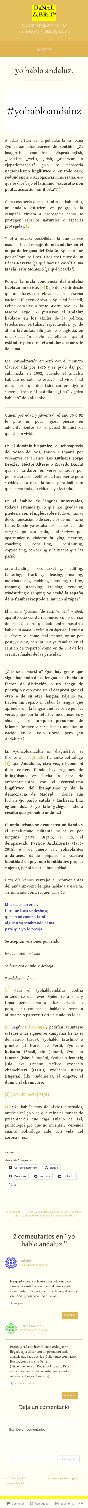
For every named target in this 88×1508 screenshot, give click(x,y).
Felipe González (71, 1212)
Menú (46, 49)
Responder (70, 1315)
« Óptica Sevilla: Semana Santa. (16, 1481)
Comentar (68, 1459)
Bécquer (56, 1212)
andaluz (45, 1212)
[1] (61, 189)
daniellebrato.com (44, 26)
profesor (47, 1215)
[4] (7, 763)
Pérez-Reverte (33, 1215)
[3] (42, 287)
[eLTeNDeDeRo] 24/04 (29, 1094)
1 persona (30, 1383)
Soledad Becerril (63, 1215)
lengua (19, 1215)
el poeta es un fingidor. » (65, 1478)
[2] (28, 226)
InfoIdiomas (35, 1027)
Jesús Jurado (33, 757)
